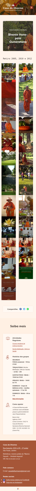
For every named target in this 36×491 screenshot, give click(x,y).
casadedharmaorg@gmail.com (19, 471)
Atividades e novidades (20, 30)
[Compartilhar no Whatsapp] (28, 309)
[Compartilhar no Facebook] (21, 309)
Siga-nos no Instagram (14, 482)
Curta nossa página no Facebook (17, 480)
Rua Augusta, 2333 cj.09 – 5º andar (15, 448)
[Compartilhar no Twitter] (24, 309)
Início (11, 30)
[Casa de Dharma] (13, 7)
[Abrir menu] (31, 7)
